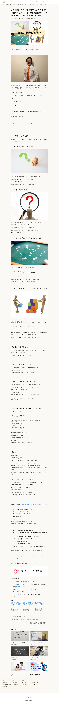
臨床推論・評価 (32, 18)
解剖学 (34, 619)
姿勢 (17, 619)
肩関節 (27, 619)
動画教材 (5, 686)
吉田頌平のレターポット (21, 586)
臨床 (30, 619)
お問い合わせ (24, 684)
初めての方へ (15, 684)
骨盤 (39, 619)
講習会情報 (15, 682)
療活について (24, 682)
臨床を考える (5, 682)
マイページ (34, 684)
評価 (37, 619)
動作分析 (13, 619)
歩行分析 (20, 619)
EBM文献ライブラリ (7, 684)
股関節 (24, 619)
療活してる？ (35, 581)
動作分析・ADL (27, 18)
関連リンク (29, 697)
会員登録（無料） (35, 682)
